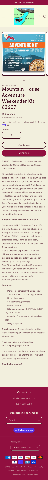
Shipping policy (32, 474)
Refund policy (22, 470)
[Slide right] (30, 80)
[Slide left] (18, 80)
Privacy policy (34, 470)
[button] (3, 16)
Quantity (5, 129)
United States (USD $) (22, 447)
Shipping (5, 117)
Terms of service (19, 474)
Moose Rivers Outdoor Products (22, 467)
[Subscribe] (39, 420)
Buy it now (24, 153)
